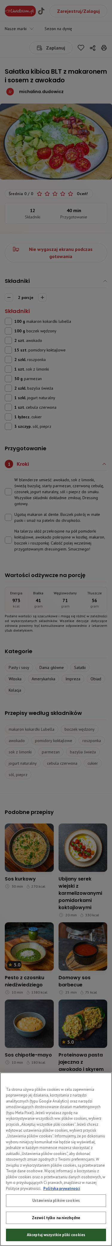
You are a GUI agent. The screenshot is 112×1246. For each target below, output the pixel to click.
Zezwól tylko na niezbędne (56, 1217)
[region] (56, 1159)
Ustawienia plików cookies (56, 1200)
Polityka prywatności (61, 1188)
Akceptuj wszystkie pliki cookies (56, 1234)
